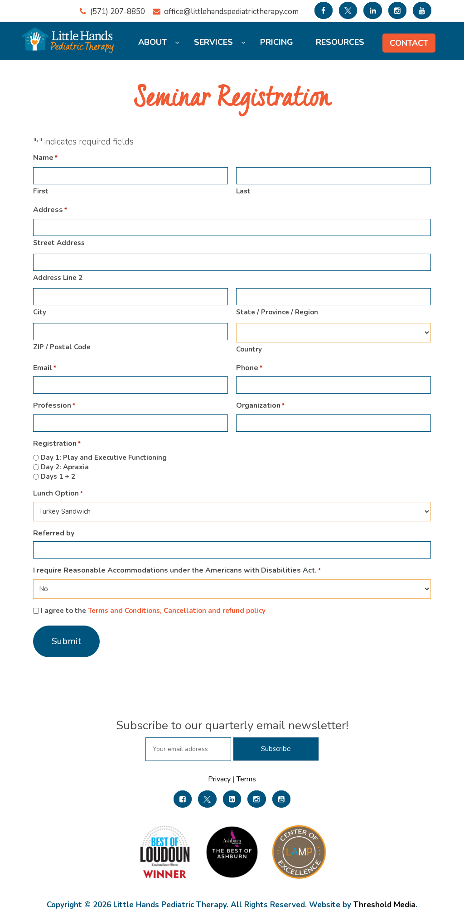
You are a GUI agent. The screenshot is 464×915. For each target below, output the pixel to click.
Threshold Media (384, 905)
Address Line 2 (57, 277)
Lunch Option (58, 493)
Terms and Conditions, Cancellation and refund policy (177, 610)
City (39, 312)
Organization (260, 405)
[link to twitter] (348, 10)
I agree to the (153, 610)
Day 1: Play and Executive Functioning (104, 457)
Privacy (220, 779)
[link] (183, 799)
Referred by (53, 533)
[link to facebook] (323, 10)
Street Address (59, 242)
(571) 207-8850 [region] (117, 11)
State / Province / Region (277, 312)
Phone (249, 368)
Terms (245, 779)
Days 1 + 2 (58, 476)
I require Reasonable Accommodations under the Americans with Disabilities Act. (177, 570)
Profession (54, 405)
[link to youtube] (422, 10)
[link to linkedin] (372, 10)
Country (249, 349)
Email (44, 368)
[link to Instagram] (397, 10)
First (40, 191)
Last (243, 191)
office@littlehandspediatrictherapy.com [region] (231, 11)
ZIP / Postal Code (62, 347)
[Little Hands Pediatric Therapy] (69, 35)
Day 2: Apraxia (65, 467)
